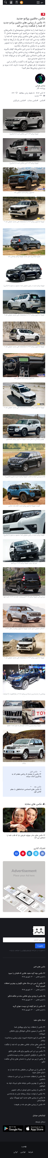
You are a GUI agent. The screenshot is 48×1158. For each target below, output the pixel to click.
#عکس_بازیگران (19, 100)
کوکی (16, 1152)
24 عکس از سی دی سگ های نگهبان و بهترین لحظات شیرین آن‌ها (24, 985)
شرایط (30, 1152)
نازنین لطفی (40, 976)
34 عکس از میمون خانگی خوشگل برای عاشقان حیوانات (27, 1032)
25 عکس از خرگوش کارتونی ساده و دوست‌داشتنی (26, 1055)
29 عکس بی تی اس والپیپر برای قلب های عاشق (26, 1051)
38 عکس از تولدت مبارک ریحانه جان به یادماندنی (26, 1093)
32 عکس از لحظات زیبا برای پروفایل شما (29, 1027)
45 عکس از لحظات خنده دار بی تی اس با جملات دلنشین (26, 1078)
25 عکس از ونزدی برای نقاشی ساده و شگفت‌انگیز (26, 996)
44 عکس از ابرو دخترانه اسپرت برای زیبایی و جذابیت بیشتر (25, 1039)
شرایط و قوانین (26, 950)
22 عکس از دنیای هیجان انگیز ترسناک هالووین (27, 835)
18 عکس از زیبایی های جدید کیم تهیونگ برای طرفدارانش (27, 1099)
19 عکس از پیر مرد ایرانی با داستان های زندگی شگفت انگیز (24, 1060)
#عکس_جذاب (32, 100)
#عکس (42, 100)
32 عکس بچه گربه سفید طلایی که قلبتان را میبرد (26, 973)
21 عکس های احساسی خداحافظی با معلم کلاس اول (25, 790)
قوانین (23, 1152)
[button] (5, 2)
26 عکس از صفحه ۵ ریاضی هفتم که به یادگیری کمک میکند (26, 775)
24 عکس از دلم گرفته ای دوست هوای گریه (29, 1006)
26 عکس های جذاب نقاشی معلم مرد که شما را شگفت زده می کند (24, 1046)
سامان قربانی (40, 86)
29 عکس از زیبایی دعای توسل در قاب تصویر (28, 1089)
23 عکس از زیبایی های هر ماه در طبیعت (29, 1104)
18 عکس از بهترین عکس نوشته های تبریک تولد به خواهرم (26, 1084)
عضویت (40, 945)
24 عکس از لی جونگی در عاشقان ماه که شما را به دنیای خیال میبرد (26, 1071)
